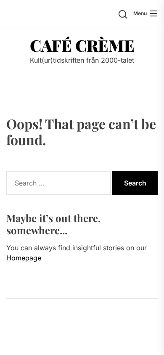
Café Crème (82, 45)
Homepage (23, 258)
